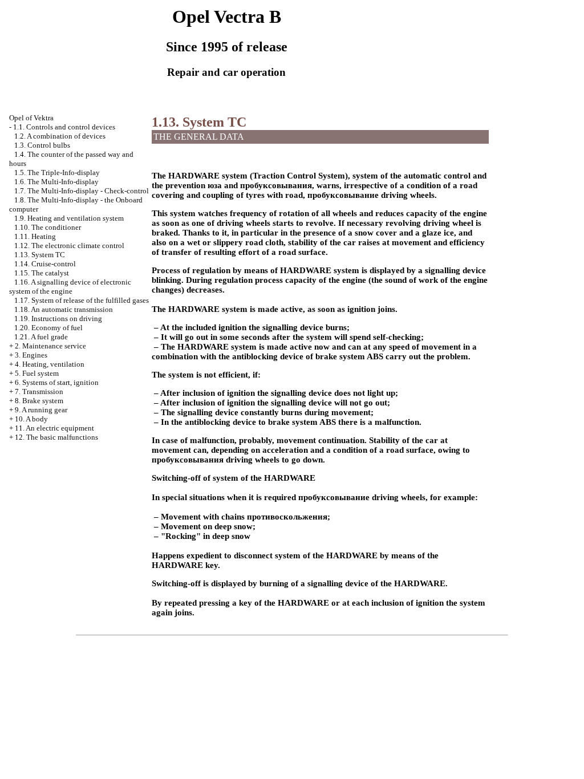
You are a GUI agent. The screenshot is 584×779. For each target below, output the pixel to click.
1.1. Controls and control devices (64, 127)
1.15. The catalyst (41, 273)
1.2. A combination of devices (60, 136)
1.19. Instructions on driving (58, 318)
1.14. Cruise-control (45, 263)
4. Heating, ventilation (49, 364)
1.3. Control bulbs (42, 145)
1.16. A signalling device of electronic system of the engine (70, 286)
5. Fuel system (37, 373)
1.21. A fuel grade (41, 336)
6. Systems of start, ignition (57, 382)
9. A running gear (41, 409)
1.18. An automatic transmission (63, 309)
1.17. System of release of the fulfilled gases (81, 300)
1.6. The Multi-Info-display (56, 181)
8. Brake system (39, 400)
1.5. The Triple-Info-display (57, 172)
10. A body (31, 419)
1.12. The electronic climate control (69, 245)
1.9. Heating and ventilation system (69, 218)
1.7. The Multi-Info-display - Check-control (81, 190)
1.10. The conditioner (47, 227)
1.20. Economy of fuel (48, 327)
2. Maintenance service (50, 346)
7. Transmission (39, 391)
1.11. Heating (35, 236)
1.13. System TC (39, 254)
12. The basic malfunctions (56, 437)
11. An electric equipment (54, 428)
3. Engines (31, 355)
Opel (31, 117)
